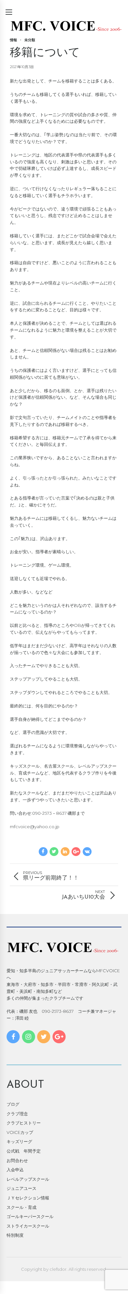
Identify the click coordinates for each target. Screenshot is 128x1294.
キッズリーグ (19, 1141)
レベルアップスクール (28, 1179)
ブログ (13, 1104)
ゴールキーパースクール (30, 1216)
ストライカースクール (28, 1226)
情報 (13, 40)
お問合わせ (17, 1160)
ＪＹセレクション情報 (28, 1197)
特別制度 (15, 1235)
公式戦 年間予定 (24, 1151)
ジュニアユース (21, 1188)
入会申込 (15, 1169)
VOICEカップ (20, 1132)
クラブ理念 (17, 1113)
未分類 (29, 40)
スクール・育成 (21, 1207)
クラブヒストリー (24, 1122)
